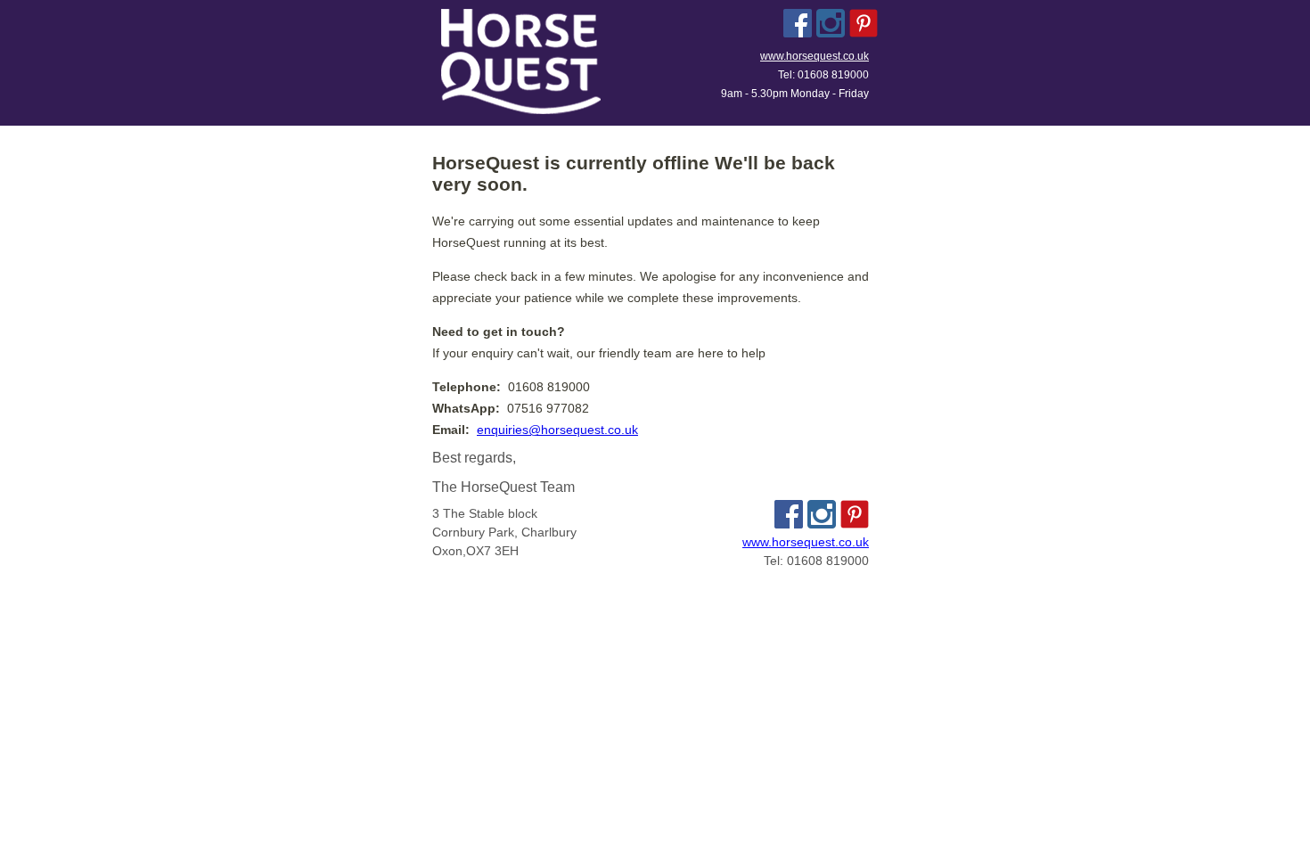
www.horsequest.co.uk (814, 56)
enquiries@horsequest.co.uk (557, 429)
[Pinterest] (863, 23)
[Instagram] (830, 23)
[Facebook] (797, 23)
